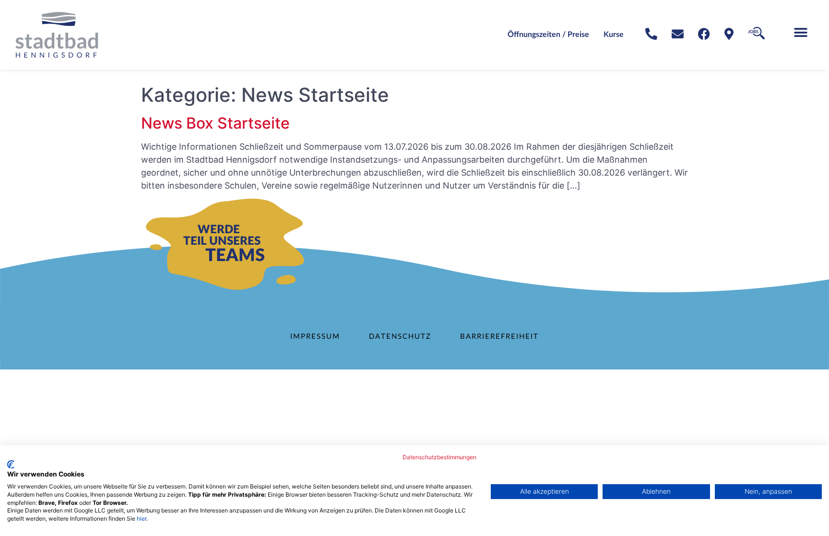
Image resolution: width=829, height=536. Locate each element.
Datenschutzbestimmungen (439, 457)
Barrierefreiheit (499, 336)
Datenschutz (400, 336)
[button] (800, 32)
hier (141, 518)
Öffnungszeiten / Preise (548, 34)
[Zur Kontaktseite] (729, 34)
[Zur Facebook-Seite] (704, 34)
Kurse (614, 34)
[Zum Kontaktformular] (678, 34)
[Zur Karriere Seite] (756, 33)
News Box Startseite (215, 123)
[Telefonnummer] (651, 34)
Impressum (315, 336)
